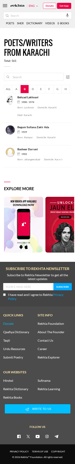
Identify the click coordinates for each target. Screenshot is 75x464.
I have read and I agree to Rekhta (35, 297)
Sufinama (44, 380)
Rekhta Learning (49, 389)
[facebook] (19, 436)
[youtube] (37, 436)
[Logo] (17, 6)
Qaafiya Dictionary (16, 332)
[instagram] (47, 436)
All (8, 89)
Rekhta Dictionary (15, 389)
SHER (20, 23)
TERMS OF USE (40, 451)
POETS (10, 23)
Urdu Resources (14, 348)
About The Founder (51, 332)
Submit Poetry (13, 357)
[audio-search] (67, 15)
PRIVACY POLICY (19, 451)
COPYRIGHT (58, 451)
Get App (64, 5)
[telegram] (56, 436)
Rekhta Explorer (49, 357)
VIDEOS (50, 23)
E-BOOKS (63, 23)
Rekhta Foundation (51, 323)
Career (42, 348)
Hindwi (8, 380)
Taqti (6, 340)
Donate (50, 5)
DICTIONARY (34, 23)
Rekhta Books (12, 397)
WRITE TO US (41, 408)
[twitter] (28, 436)
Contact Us (45, 340)
